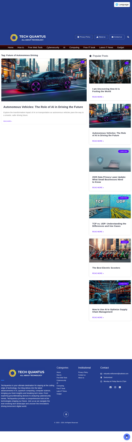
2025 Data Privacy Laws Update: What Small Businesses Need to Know (109, 179)
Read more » (7, 121)
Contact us (82, 375)
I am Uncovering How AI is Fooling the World (106, 90)
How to (21, 47)
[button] (128, 37)
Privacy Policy (83, 372)
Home (10, 47)
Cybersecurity (53, 47)
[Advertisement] (63, 15)
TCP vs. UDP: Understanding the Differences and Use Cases (109, 224)
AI (64, 47)
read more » (98, 97)
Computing (74, 47)
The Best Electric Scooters (106, 268)
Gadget (120, 47)
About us (81, 378)
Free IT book (89, 47)
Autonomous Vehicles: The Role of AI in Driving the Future (43, 107)
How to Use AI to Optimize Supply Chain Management (109, 310)
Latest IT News (106, 47)
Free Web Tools (35, 47)
